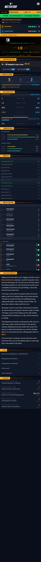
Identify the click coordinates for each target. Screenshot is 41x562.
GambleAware (22, 55)
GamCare (29, 55)
